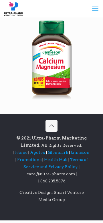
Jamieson (80, 152)
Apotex (38, 152)
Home (21, 152)
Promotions (29, 159)
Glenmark (58, 152)
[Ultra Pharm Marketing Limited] (13, 8)
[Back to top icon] (51, 126)
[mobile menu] (95, 8)
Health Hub (56, 159)
